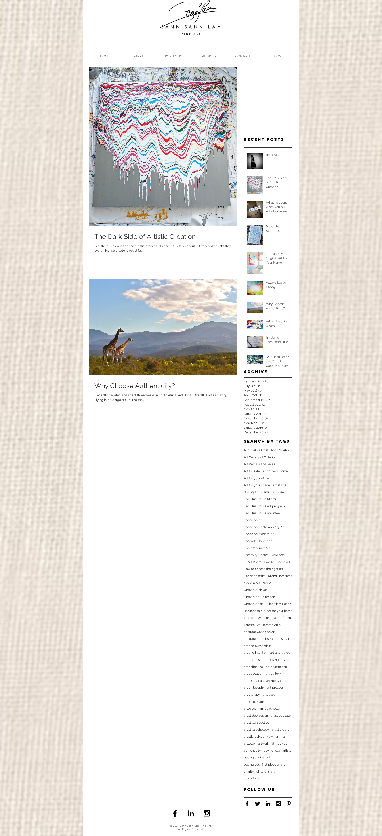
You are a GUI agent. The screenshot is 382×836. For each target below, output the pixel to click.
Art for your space (257, 485)
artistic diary (281, 729)
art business (252, 659)
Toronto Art (252, 625)
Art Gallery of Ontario (259, 457)
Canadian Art (253, 520)
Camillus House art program (264, 506)
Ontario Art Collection (259, 597)
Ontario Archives (255, 590)
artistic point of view (258, 736)
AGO (247, 450)
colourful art (253, 778)
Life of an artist (254, 576)
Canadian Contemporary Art (264, 527)
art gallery (273, 673)
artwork (263, 743)
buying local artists (277, 750)
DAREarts (278, 555)
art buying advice (276, 659)
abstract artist (274, 638)
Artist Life (279, 485)
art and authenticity (258, 645)
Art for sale (252, 471)
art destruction (276, 666)
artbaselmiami (254, 701)
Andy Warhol (280, 450)
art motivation (276, 680)
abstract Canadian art (259, 632)
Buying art (251, 492)
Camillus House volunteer (262, 513)
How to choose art (277, 562)
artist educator (281, 715)
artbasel (269, 694)
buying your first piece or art (264, 764)
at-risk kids (279, 743)
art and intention (255, 652)
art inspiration (254, 680)
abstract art (252, 638)
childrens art (265, 771)
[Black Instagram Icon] (206, 813)
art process (275, 687)
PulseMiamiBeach (278, 604)
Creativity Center (256, 555)
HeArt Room (252, 562)
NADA (267, 583)
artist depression (256, 715)
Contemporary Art (257, 548)
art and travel (280, 652)
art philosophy (254, 687)
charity (249, 771)
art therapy (252, 694)
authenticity (252, 750)
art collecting (253, 666)
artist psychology (256, 729)
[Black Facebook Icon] (247, 803)
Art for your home (275, 471)
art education (253, 673)
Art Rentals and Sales (259, 464)
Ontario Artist (253, 604)
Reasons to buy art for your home (268, 611)
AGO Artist (260, 450)
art (288, 638)
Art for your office (256, 478)
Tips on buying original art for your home (268, 617)
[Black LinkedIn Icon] (191, 813)
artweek (249, 743)
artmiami (281, 736)
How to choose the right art (263, 569)
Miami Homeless (280, 576)
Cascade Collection (258, 541)
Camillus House (272, 492)
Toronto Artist (272, 625)
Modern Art (252, 583)
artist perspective (256, 722)
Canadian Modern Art (259, 534)
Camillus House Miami (260, 499)
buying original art (257, 757)
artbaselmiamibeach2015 (262, 708)
